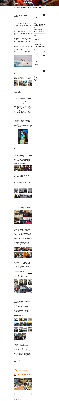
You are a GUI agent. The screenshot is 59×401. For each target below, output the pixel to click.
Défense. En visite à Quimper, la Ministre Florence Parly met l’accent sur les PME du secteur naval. (23, 263)
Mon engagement (35, 7)
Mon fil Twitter (36, 51)
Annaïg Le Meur (25, 2)
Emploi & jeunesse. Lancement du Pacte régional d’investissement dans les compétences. (22, 345)
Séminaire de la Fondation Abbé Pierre (38, 22)
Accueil (15, 7)
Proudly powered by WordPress (30, 399)
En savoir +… (16, 375)
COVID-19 (39, 7)
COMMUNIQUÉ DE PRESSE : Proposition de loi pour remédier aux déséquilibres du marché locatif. (39, 20)
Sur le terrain (29, 7)
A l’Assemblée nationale (24, 7)
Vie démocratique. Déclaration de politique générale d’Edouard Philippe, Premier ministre (22, 150)
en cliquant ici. (25, 163)
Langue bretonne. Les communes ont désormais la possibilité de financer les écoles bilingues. (22, 91)
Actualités (18, 7)
